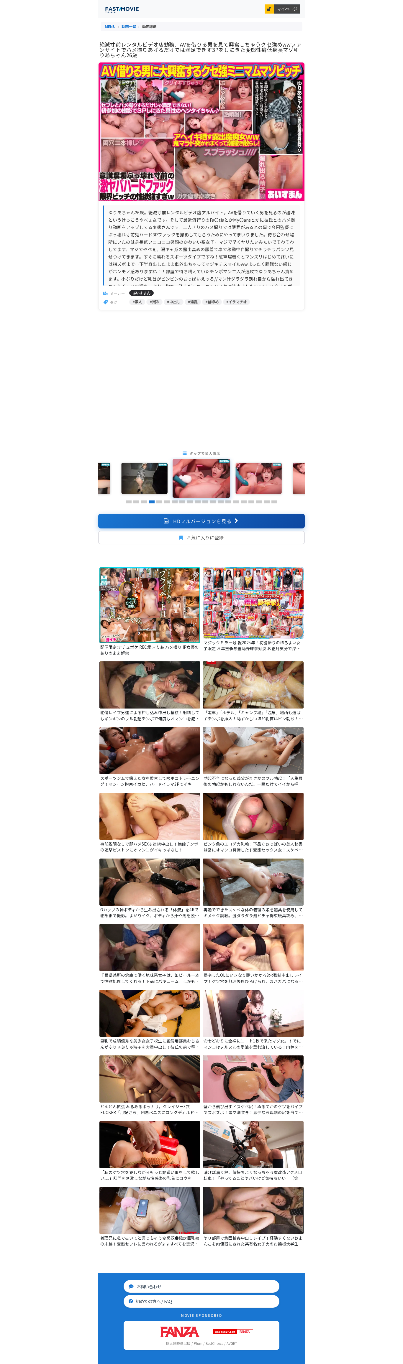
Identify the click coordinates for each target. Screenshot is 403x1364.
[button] (129, 501)
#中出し (173, 301)
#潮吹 (154, 301)
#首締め (212, 301)
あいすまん (141, 293)
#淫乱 (193, 301)
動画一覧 (129, 26)
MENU (110, 26)
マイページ (287, 9)
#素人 (137, 301)
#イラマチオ (236, 301)
